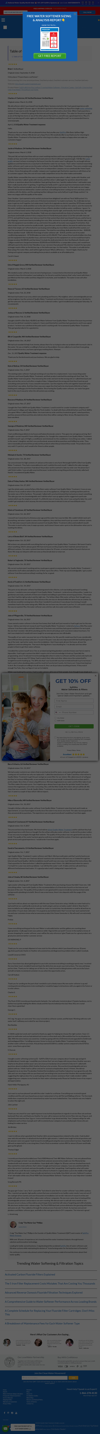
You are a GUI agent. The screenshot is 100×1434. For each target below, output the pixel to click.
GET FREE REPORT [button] (49, 55)
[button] (75, 14)
